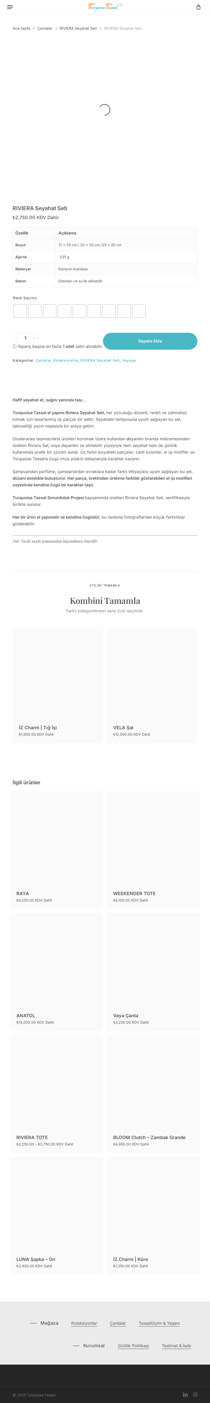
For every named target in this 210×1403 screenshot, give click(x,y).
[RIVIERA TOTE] (56, 1081)
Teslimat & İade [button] (176, 1345)
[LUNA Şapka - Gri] (56, 1203)
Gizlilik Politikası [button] (133, 1345)
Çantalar (44, 28)
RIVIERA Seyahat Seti (78, 28)
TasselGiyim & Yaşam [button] (159, 1323)
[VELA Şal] (152, 673)
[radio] (20, 311)
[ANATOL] (56, 959)
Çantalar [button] (118, 1323)
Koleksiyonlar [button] (84, 1323)
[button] (10, 7)
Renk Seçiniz (25, 298)
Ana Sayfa (21, 28)
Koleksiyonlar (65, 360)
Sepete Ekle (150, 341)
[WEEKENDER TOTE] (153, 837)
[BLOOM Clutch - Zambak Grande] (153, 1081)
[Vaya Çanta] (153, 959)
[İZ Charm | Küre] (153, 1203)
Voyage (129, 360)
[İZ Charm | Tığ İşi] (58, 673)
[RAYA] (56, 837)
